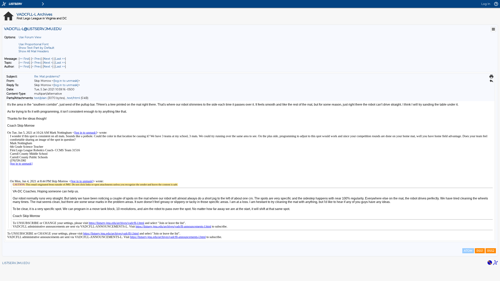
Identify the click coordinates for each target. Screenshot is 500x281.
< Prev (36, 58)
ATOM (468, 251)
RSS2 (490, 251)
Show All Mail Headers (34, 51)
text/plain (40, 98)
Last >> (60, 58)
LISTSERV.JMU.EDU (16, 263)
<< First (24, 58)
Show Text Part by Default (36, 48)
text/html (73, 98)
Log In (485, 4)
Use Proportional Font (34, 44)
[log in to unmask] (66, 81)
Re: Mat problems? (47, 76)
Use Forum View (30, 37)
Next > (48, 58)
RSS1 (479, 251)
